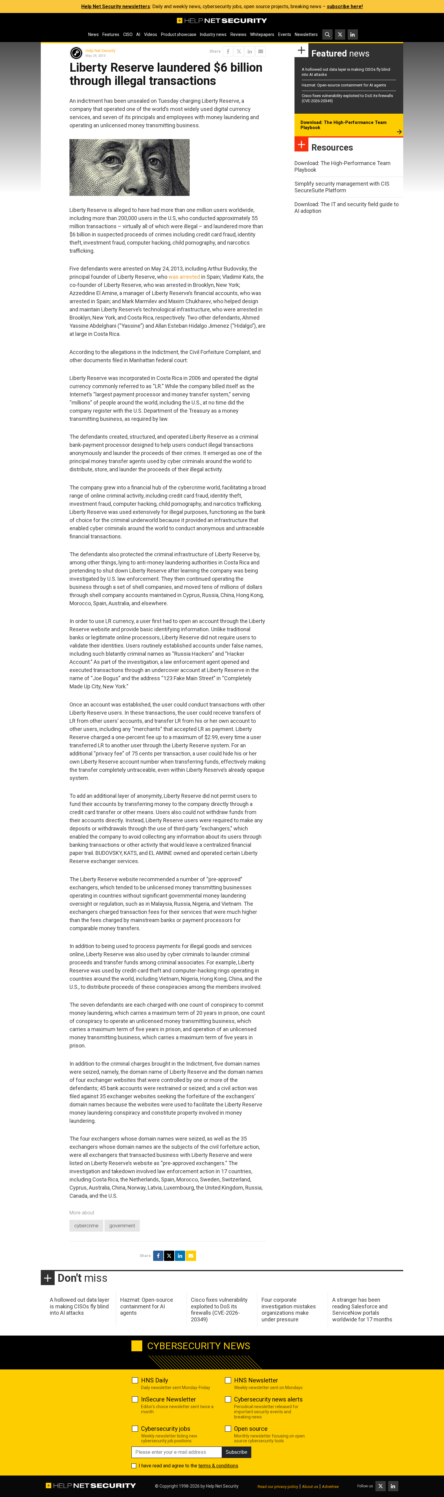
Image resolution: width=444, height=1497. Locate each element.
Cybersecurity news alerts (268, 1399)
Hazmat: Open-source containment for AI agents (344, 85)
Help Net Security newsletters (115, 6)
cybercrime (86, 1226)
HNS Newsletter (256, 1380)
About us (310, 1486)
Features (110, 34)
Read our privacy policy (278, 1486)
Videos (150, 34)
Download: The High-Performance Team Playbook (344, 125)
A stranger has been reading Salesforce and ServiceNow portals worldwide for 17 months (362, 1310)
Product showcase (178, 34)
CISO (128, 34)
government (122, 1226)
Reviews (238, 34)
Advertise (330, 1486)
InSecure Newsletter (168, 1399)
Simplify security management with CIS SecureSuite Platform (341, 186)
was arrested (184, 277)
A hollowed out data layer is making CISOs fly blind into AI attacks (79, 1306)
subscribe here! (345, 6)
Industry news (213, 34)
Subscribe (236, 1452)
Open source (251, 1428)
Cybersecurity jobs (165, 1428)
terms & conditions (218, 1466)
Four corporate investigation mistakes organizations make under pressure (289, 1310)
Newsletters (306, 34)
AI (138, 34)
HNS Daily (154, 1380)
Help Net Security (100, 50)
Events (284, 34)
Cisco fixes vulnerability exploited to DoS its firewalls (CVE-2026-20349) (219, 1310)
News (93, 34)
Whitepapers (262, 34)
